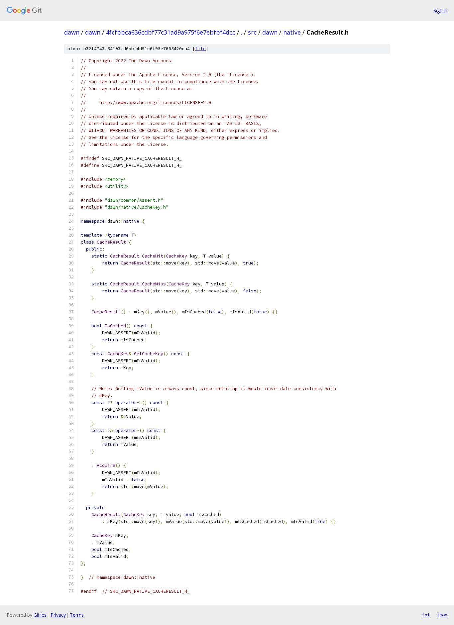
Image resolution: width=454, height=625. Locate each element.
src (252, 32)
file (200, 49)
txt (426, 615)
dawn (71, 32)
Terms (77, 615)
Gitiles (40, 615)
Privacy (58, 615)
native (292, 32)
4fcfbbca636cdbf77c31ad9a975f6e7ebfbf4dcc (170, 32)
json (442, 615)
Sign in (440, 10)
